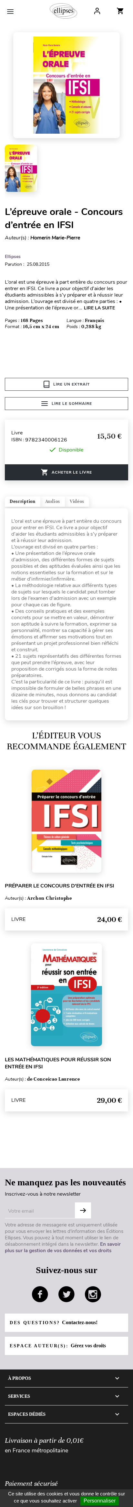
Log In (97, 11)
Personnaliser (100, 1500)
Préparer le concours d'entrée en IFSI (59, 885)
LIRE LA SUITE (99, 308)
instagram (93, 1294)
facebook (40, 1294)
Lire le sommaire (72, 403)
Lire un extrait (71, 384)
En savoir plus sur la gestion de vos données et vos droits (63, 1247)
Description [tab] (23, 501)
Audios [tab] (52, 501)
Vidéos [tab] (77, 501)
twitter (66, 1294)
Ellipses (13, 257)
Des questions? (53, 1322)
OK (83, 1210)
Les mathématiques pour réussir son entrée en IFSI (58, 1063)
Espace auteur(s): (58, 1345)
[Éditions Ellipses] (63, 11)
